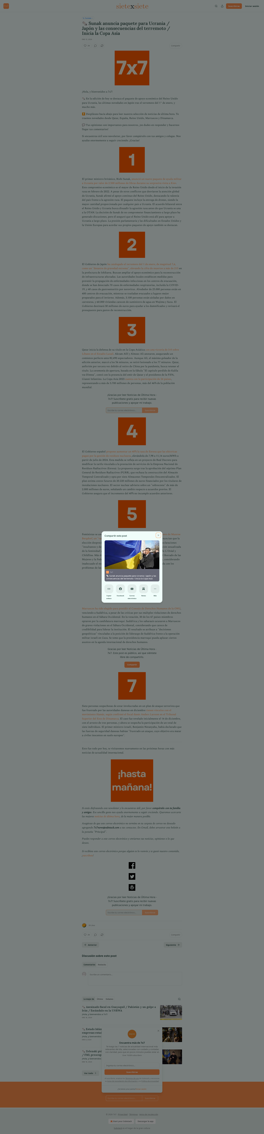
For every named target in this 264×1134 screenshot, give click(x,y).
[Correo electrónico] (132, 588)
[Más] (155, 588)
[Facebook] (120, 588)
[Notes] (143, 588)
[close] (158, 535)
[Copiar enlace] (109, 588)
